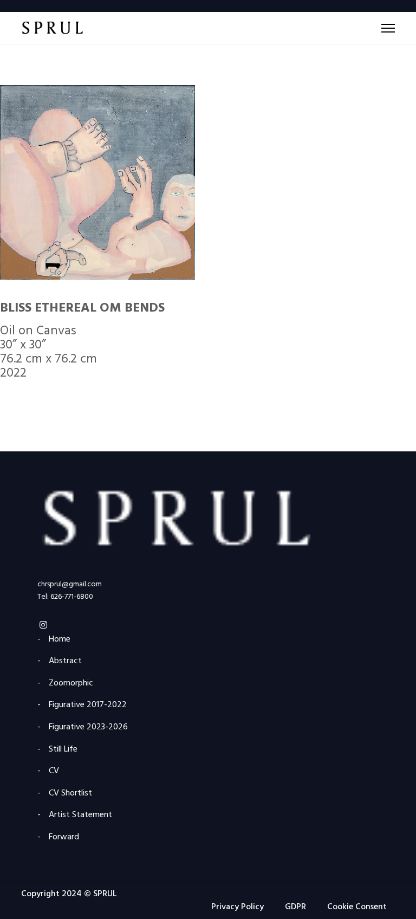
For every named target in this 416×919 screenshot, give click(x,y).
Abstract (65, 661)
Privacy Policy (237, 907)
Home (59, 639)
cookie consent (357, 907)
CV (54, 771)
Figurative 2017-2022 (88, 705)
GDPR (295, 907)
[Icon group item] (44, 623)
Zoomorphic (71, 683)
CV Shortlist (70, 793)
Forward (64, 837)
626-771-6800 (71, 597)
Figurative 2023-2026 (88, 727)
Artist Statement (80, 815)
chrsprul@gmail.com (69, 584)
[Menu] (388, 28)
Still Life (63, 749)
